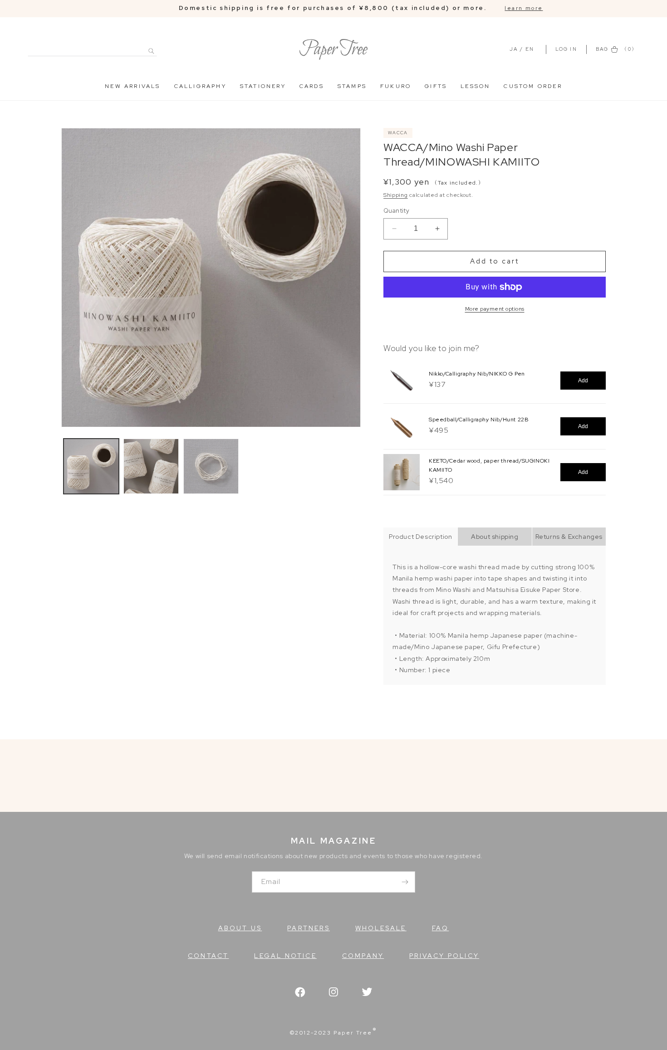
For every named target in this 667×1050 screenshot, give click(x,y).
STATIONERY (263, 86)
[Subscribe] (405, 882)
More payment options (495, 309)
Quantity (396, 211)
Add (583, 380)
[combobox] (92, 46)
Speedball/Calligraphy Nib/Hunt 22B (479, 419)
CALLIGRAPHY (200, 86)
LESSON (475, 86)
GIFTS (436, 86)
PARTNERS (308, 928)
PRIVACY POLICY (444, 956)
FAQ (440, 928)
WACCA (398, 133)
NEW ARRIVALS (132, 86)
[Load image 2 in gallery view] (151, 466)
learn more (524, 8)
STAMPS (352, 86)
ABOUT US (240, 928)
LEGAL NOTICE (285, 956)
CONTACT (208, 956)
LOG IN (567, 49)
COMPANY (363, 956)
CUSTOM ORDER (533, 86)
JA (514, 49)
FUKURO (395, 86)
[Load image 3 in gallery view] (211, 466)
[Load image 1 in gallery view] (91, 466)
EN (529, 49)
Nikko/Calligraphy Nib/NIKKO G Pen (477, 373)
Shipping (395, 195)
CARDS (311, 86)
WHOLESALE (381, 928)
